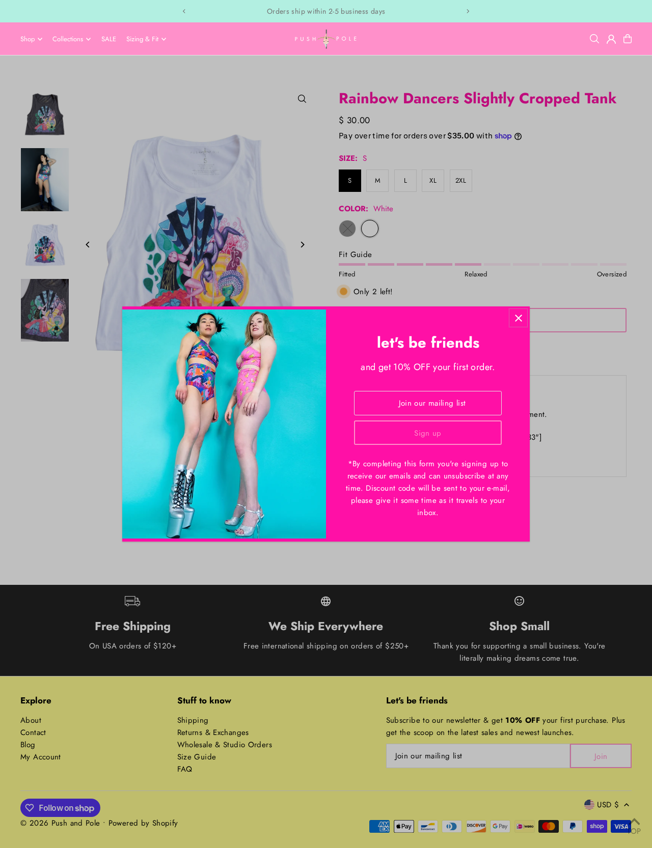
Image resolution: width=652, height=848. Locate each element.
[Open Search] (594, 38)
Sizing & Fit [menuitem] (142, 39)
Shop (27, 39)
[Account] (611, 39)
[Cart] (627, 38)
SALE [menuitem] (108, 39)
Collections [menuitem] (67, 39)
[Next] (468, 11)
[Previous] (184, 11)
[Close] (518, 318)
